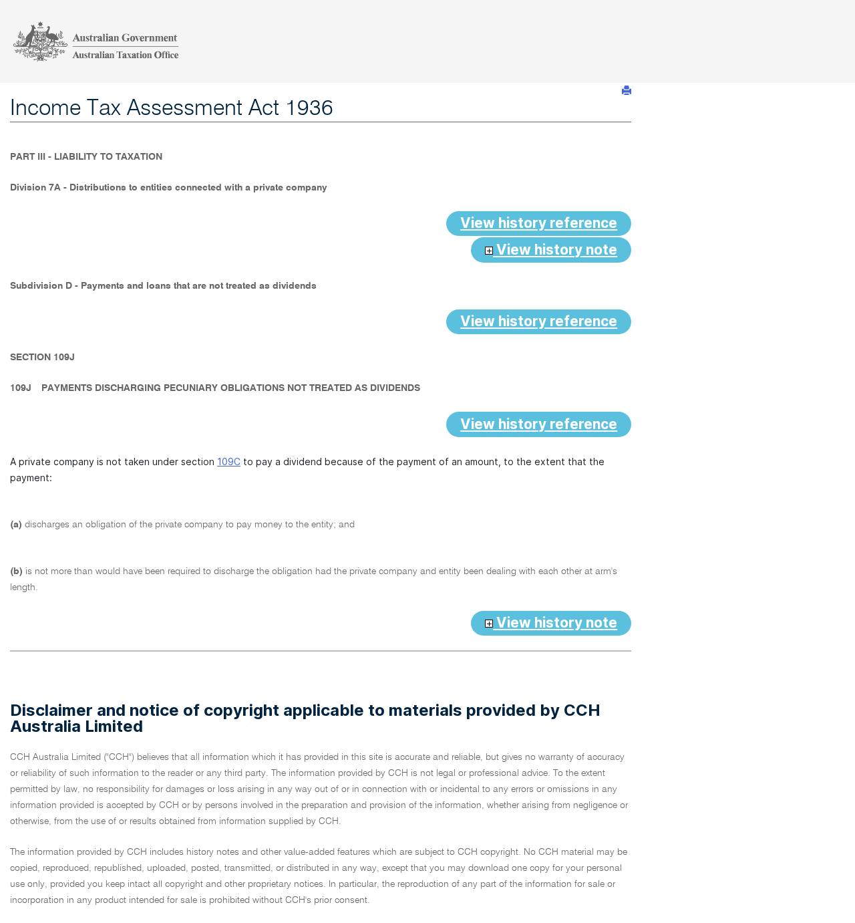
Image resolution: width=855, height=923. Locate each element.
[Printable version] (626, 90)
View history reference (538, 223)
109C (228, 461)
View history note (555, 249)
